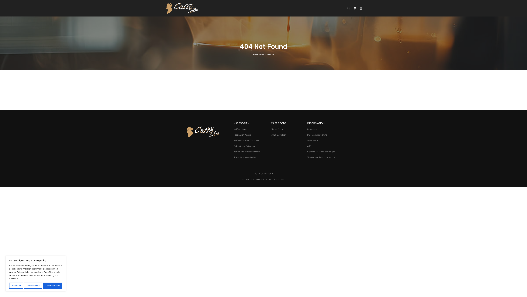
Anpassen (16, 285)
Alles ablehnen (33, 285)
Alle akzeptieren (52, 285)
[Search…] (348, 8)
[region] (35, 274)
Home (255, 54)
